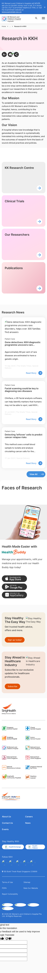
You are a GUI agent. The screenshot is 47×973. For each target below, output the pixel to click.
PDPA (4, 888)
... (10, 26)
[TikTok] (32, 862)
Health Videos (35, 847)
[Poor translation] (8, 938)
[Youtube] (11, 862)
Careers (29, 816)
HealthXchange (15, 847)
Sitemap (27, 882)
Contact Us (7, 823)
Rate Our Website (31, 888)
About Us (6, 816)
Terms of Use (7, 882)
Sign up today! (15, 640)
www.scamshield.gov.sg (11, 12)
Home (4, 26)
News (28, 823)
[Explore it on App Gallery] (14, 595)
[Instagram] (18, 862)
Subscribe (12, 686)
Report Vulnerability (10, 894)
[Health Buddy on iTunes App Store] (14, 578)
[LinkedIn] (25, 862)
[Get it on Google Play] (14, 586)
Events (5, 829)
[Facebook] (4, 862)
